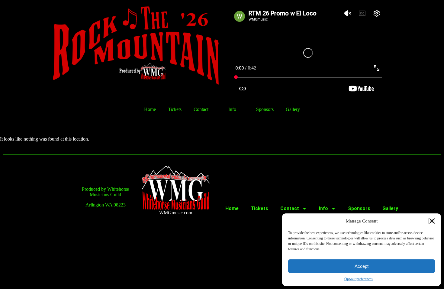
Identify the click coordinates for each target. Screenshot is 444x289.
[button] (432, 221)
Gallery (293, 109)
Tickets (175, 109)
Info (232, 109)
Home (150, 109)
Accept (361, 266)
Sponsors (265, 109)
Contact (201, 109)
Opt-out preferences (358, 279)
